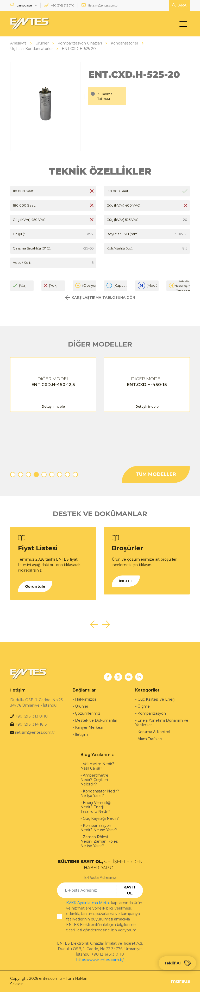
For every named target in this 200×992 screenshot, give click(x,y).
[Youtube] (129, 677)
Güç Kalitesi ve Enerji (156, 699)
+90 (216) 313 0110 (62, 5)
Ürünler (81, 706)
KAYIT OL (129, 890)
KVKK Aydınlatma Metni (88, 902)
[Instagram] (118, 677)
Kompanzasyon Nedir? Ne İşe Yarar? (98, 827)
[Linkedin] (139, 677)
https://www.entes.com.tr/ (100, 959)
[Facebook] (108, 677)
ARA (181, 5)
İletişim (81, 734)
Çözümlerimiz (87, 713)
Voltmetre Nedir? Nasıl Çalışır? (97, 766)
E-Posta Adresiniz (100, 877)
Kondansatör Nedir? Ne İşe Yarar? (99, 793)
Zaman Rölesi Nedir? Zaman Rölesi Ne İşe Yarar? (99, 841)
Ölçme (144, 706)
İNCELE (126, 581)
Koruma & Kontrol (154, 731)
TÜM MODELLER (156, 474)
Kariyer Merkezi (89, 727)
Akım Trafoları (150, 739)
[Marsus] (180, 981)
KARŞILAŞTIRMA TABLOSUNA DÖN (103, 297)
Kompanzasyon (152, 713)
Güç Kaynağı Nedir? (101, 818)
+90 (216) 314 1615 (31, 724)
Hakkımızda (85, 699)
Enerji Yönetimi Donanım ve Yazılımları (161, 722)
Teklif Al (172, 963)
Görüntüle (35, 586)
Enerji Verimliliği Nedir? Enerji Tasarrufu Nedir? (95, 807)
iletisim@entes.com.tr (103, 5)
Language (24, 5)
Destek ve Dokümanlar (96, 720)
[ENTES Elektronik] (29, 23)
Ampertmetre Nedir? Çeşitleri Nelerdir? (94, 779)
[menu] (184, 25)
